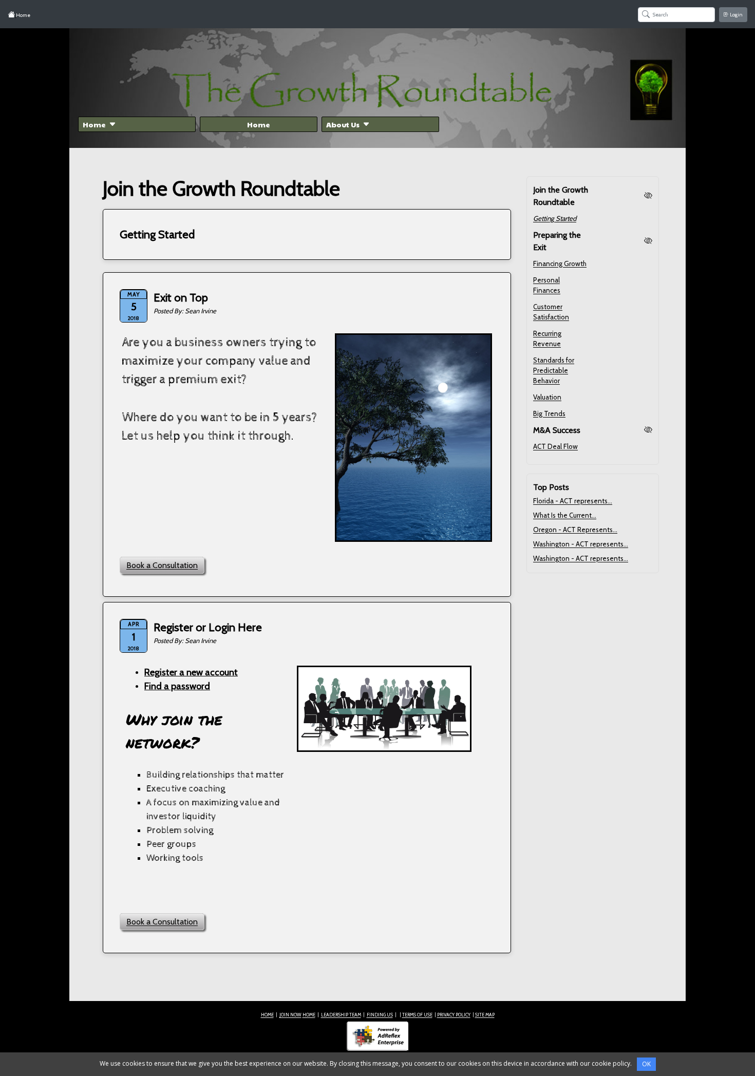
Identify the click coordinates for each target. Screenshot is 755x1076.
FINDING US (380, 1014)
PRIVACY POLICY (453, 1014)
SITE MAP (485, 1014)
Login (736, 14)
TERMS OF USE (417, 1014)
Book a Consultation (162, 565)
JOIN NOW (290, 1014)
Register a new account (191, 672)
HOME (267, 1014)
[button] (137, 124)
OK (646, 1064)
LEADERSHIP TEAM (341, 1014)
